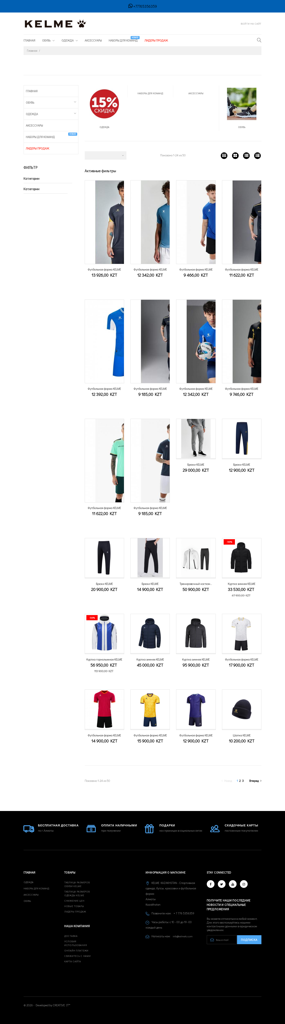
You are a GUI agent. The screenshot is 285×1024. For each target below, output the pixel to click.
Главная (29, 40)
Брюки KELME (195, 464)
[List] (246, 155)
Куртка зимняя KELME (241, 584)
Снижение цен (74, 900)
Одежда (68, 40)
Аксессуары (93, 40)
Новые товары (74, 906)
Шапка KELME (242, 735)
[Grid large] (235, 155)
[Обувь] (241, 103)
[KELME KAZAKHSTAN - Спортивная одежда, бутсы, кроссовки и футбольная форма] (56, 23)
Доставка (71, 936)
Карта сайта (72, 961)
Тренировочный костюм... (196, 584)
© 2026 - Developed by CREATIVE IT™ (47, 1005)
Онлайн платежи (76, 950)
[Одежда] (104, 103)
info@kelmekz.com (183, 936)
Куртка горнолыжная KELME (104, 659)
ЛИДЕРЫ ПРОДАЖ (156, 40)
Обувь (46, 40)
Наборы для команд (124, 39)
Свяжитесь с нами (77, 956)
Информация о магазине (166, 872)
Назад (228, 781)
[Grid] (224, 155)
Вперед (254, 781)
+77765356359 (145, 6)
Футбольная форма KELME (104, 269)
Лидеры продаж (75, 911)
